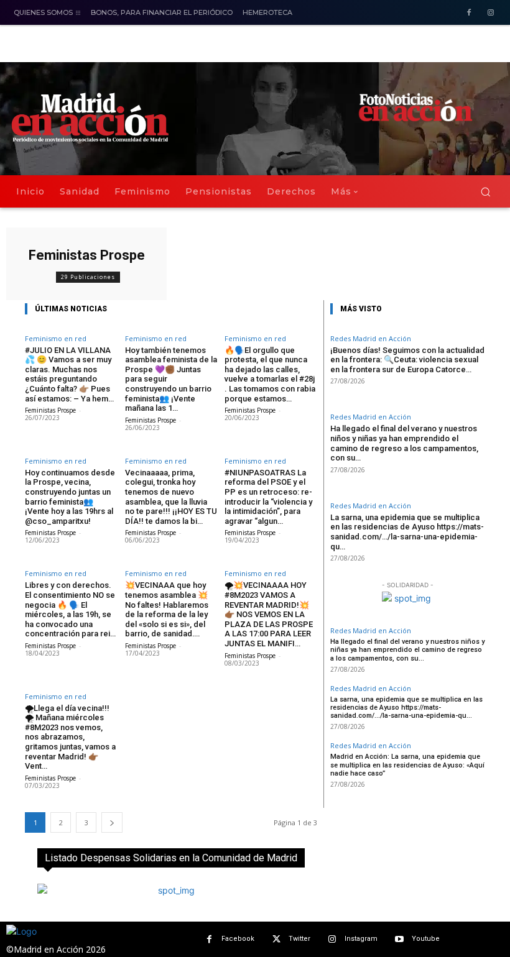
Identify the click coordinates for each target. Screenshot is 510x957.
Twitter (299, 939)
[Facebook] (469, 13)
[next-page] (112, 822)
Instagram (361, 939)
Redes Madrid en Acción (370, 338)
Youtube (426, 939)
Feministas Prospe (50, 410)
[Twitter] (276, 939)
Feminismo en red (55, 338)
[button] (485, 192)
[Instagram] (490, 13)
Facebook (237, 939)
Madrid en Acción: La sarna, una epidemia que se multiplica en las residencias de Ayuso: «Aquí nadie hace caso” (407, 765)
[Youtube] (399, 939)
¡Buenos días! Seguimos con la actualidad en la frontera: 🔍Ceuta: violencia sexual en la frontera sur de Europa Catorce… (407, 360)
